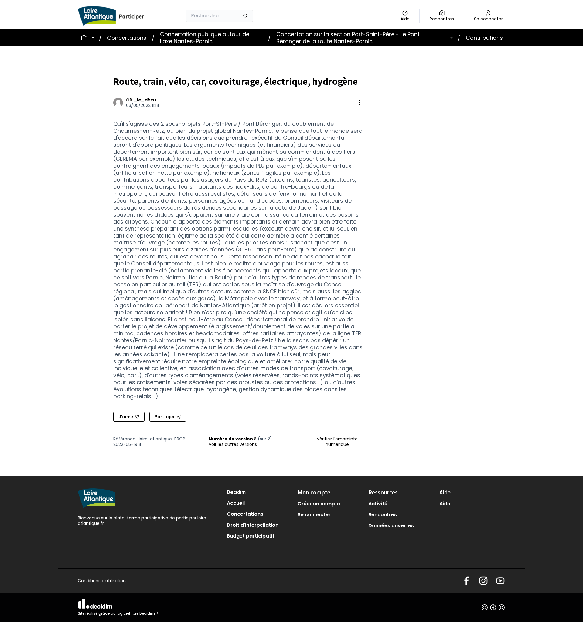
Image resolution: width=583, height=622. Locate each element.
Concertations (126, 38)
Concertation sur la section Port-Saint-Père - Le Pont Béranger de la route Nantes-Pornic (348, 37)
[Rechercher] (245, 16)
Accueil (236, 503)
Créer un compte (319, 503)
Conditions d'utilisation (102, 581)
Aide (444, 503)
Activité (377, 503)
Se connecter (314, 514)
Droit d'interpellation (252, 524)
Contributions (484, 38)
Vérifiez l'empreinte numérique (337, 441)
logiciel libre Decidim (138, 613)
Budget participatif (250, 535)
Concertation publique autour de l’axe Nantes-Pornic (204, 37)
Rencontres (382, 514)
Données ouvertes (391, 525)
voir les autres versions (233, 444)
